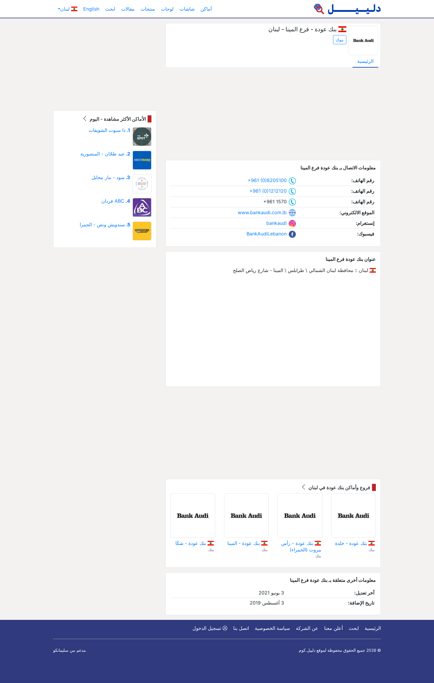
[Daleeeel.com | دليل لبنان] (347, 9)
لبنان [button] (65, 9)
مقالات (128, 9)
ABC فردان (115, 201)
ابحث (110, 9)
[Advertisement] (273, 114)
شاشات (187, 9)
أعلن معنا (333, 628)
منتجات (148, 9)
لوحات (167, 9)
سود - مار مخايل (111, 177)
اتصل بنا (241, 628)
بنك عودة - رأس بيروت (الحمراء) (301, 546)
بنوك (340, 39)
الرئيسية (365, 61)
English (91, 9)
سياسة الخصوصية (272, 628)
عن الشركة (307, 628)
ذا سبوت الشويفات (109, 130)
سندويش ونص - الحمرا (105, 224)
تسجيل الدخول (207, 628)
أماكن (206, 9)
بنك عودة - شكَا (191, 543)
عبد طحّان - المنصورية (105, 154)
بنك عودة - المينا (244, 543)
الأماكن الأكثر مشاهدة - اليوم (117, 119)
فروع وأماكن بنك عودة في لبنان (338, 487)
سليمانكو (60, 650)
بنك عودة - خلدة (351, 543)
